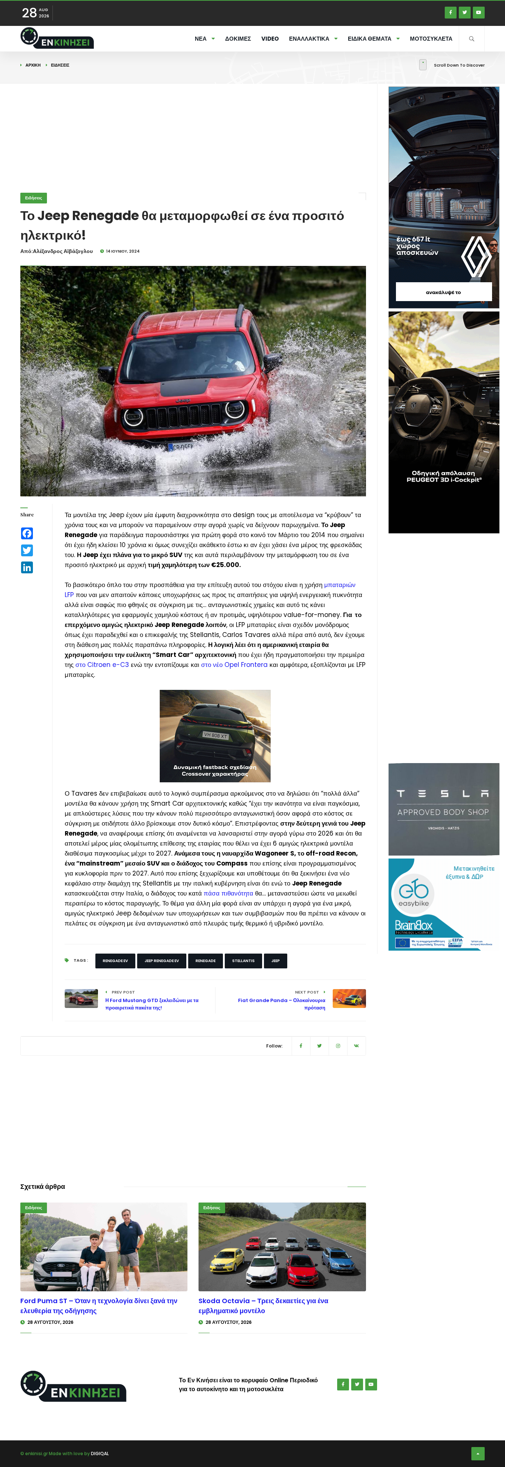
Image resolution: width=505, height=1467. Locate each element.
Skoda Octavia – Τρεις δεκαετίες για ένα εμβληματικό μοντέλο (263, 1305)
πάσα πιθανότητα (228, 893)
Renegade (206, 961)
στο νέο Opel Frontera (234, 664)
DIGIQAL (100, 1453)
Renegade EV (115, 961)
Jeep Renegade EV (162, 961)
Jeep (275, 961)
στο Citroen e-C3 (102, 664)
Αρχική (33, 65)
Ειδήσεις (60, 65)
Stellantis (243, 961)
